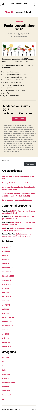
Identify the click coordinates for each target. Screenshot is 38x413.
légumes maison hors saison (19, 139)
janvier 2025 (6, 247)
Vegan (31, 149)
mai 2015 (5, 309)
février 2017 (6, 280)
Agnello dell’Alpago (10, 126)
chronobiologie (9, 133)
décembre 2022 (8, 268)
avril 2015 (5, 313)
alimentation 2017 (22, 126)
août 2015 (5, 301)
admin (15, 34)
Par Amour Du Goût (19, 4)
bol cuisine (11, 129)
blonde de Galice (9, 128)
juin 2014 (5, 334)
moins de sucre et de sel (12, 143)
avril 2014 (5, 338)
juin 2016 (5, 288)
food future (26, 135)
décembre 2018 (8, 276)
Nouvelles (19, 21)
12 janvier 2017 (25, 34)
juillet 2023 (6, 251)
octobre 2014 (7, 321)
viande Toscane (9, 151)
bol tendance (19, 129)
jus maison (21, 137)
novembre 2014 (8, 317)
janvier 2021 (6, 272)
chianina (32, 131)
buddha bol (17, 131)
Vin (3, 399)
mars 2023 (6, 259)
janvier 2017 (6, 284)
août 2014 (5, 330)
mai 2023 (5, 255)
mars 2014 (6, 342)
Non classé (6, 374)
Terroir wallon (7, 395)
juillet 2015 (6, 305)
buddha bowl (25, 131)
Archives (5, 358)
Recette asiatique (8, 382)
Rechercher (5, 160)
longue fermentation (29, 141)
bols (25, 129)
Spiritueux (6, 391)
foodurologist (13, 137)
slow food (12, 147)
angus (30, 126)
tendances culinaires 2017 (20, 149)
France (4, 366)
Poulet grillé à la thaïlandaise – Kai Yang (16, 183)
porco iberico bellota (10, 145)
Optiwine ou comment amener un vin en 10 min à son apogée (18, 229)
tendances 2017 (21, 147)
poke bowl (29, 143)
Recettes (5, 387)
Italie (3, 370)
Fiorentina (19, 135)
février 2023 (6, 263)
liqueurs (30, 139)
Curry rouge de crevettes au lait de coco (17, 200)
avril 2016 (5, 292)
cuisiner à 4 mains (30, 133)
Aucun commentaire (20, 36)
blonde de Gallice (20, 128)
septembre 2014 (8, 326)
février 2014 (6, 346)
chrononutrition (19, 133)
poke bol (22, 143)
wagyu (17, 151)
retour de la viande (24, 145)
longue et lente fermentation (13, 141)
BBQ (3, 362)
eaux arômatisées (9, 135)
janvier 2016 (6, 297)
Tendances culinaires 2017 (19, 27)
